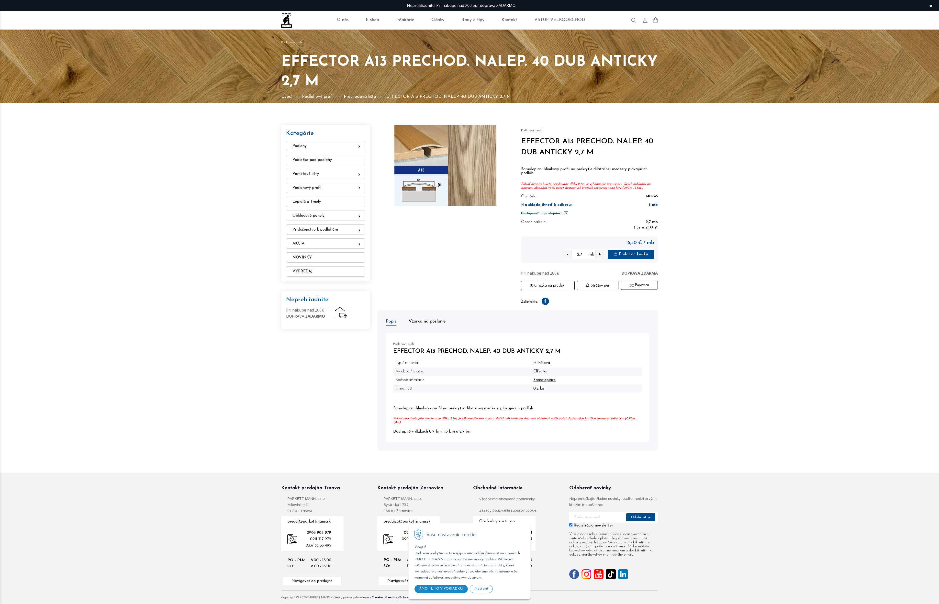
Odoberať (639, 517)
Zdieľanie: (529, 302)
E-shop (372, 20)
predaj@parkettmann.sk (309, 522)
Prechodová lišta (360, 97)
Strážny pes (599, 286)
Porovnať (641, 285)
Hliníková (541, 363)
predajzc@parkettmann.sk (406, 522)
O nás (343, 20)
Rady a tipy (472, 20)
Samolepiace (544, 380)
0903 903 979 (319, 533)
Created (378, 597)
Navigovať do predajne (311, 581)
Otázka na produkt (549, 286)
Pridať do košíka (633, 254)
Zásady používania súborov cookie (508, 510)
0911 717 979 (320, 539)
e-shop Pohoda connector (408, 597)
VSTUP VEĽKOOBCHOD (559, 20)
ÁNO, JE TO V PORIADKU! (441, 589)
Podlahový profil (318, 97)
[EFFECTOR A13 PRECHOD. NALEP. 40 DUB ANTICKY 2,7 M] (445, 165)
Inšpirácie (405, 20)
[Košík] (655, 20)
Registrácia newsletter (593, 525)
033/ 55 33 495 (318, 546)
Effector (540, 371)
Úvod (286, 97)
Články (437, 20)
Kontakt (509, 20)
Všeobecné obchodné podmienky (507, 498)
